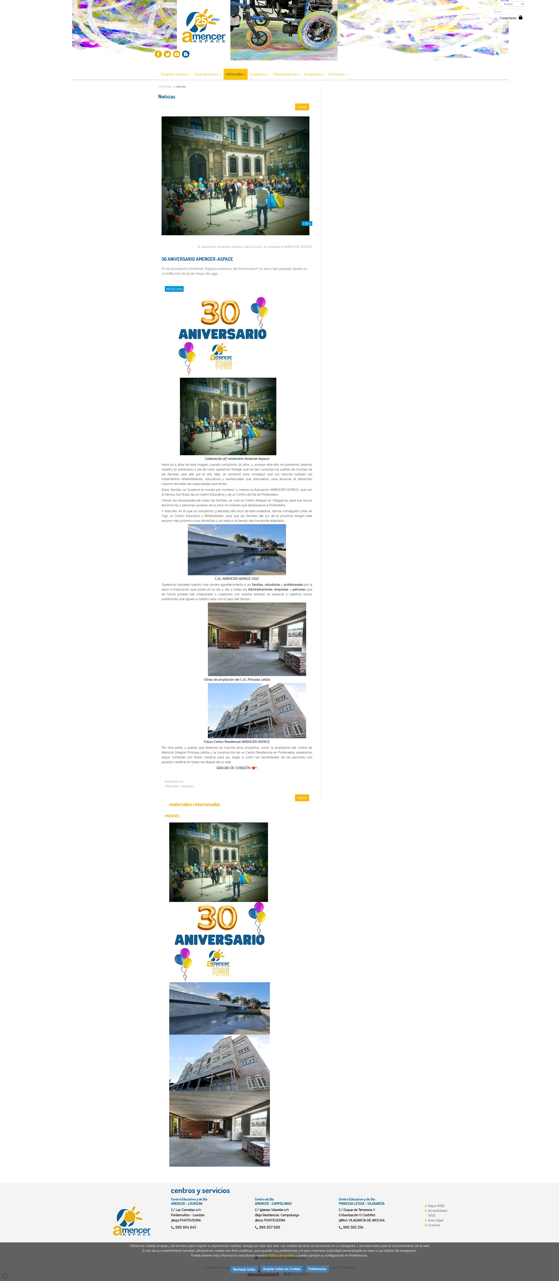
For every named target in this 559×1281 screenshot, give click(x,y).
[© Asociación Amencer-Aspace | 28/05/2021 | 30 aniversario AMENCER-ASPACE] (219, 942)
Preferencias (317, 1269)
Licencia (434, 1225)
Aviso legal (435, 1220)
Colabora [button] (258, 74)
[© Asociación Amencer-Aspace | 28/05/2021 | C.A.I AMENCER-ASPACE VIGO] (219, 1008)
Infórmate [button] (234, 74)
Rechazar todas (244, 1269)
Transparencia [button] (285, 74)
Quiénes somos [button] (174, 74)
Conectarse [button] (509, 18)
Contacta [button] (336, 74)
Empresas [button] (312, 74)
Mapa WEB (436, 1206)
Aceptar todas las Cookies (281, 1269)
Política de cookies (281, 1255)
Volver (302, 107)
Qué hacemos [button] (206, 74)
